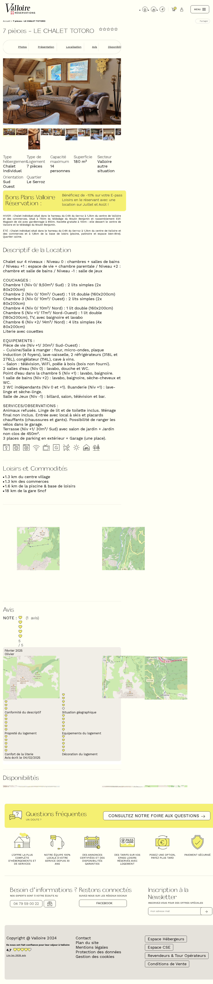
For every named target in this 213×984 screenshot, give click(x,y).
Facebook (104, 903)
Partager (204, 21)
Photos (22, 46)
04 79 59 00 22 (26, 903)
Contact (50, 903)
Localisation (73, 46)
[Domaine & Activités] (162, 9)
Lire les (16, 955)
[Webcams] (145, 9)
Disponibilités (116, 46)
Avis (94, 46)
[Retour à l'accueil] (20, 13)
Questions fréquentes (56, 813)
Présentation (46, 46)
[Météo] (153, 9)
